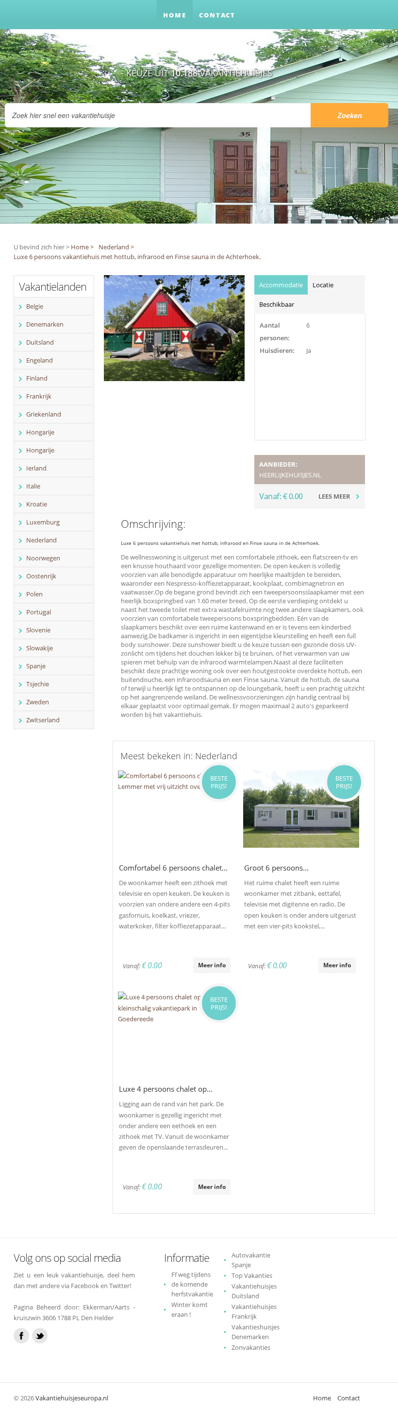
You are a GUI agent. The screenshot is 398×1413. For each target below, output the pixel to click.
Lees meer (334, 496)
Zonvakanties (251, 1347)
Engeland (39, 360)
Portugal (38, 612)
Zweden (37, 702)
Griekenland (43, 414)
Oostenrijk (41, 576)
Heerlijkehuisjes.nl (290, 475)
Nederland (41, 540)
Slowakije (39, 648)
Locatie (323, 284)
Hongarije (40, 432)
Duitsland (40, 342)
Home (174, 15)
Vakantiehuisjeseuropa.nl (71, 1398)
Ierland (36, 468)
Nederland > (116, 247)
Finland (37, 378)
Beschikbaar (276, 304)
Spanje (36, 666)
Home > (82, 247)
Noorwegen (43, 558)
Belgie (34, 306)
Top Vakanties (252, 1275)
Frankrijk (38, 396)
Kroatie (36, 504)
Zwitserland (43, 719)
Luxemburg (43, 522)
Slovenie (38, 630)
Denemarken (45, 324)
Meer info (212, 965)
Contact (217, 15)
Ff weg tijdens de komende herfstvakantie (192, 1284)
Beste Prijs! (219, 782)
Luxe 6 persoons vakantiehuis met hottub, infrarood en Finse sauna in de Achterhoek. (137, 256)
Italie (33, 486)
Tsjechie (37, 684)
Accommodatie (281, 284)
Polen (34, 594)
